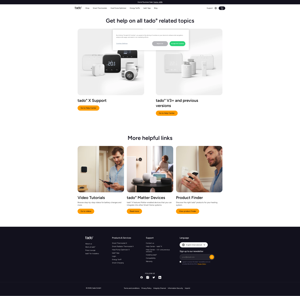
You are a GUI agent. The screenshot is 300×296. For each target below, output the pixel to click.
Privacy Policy (146, 288)
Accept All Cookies (177, 43)
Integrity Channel (159, 288)
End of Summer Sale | (145, 2)
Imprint (187, 288)
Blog (155, 8)
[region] (151, 40)
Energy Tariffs (135, 8)
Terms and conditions (132, 288)
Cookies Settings (122, 43)
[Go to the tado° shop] (222, 8)
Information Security (175, 288)
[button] (100, 8)
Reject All (160, 43)
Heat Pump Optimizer (118, 8)
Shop (87, 8)
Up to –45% (158, 2)
